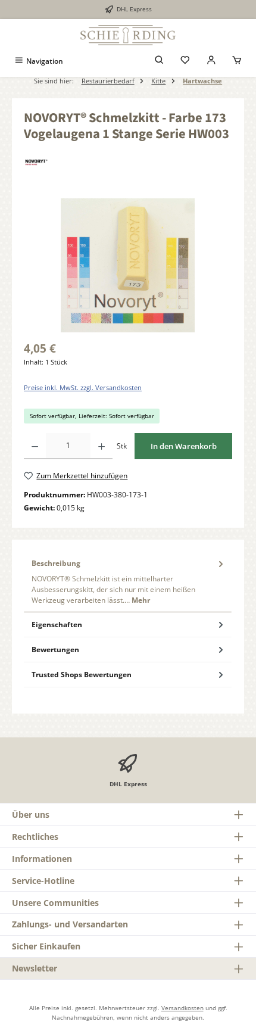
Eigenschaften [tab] (57, 624)
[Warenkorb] (237, 61)
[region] (128, 265)
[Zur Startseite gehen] (128, 35)
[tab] (128, 582)
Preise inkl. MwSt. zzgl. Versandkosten (83, 387)
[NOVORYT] (128, 162)
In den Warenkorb (184, 446)
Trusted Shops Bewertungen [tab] (82, 674)
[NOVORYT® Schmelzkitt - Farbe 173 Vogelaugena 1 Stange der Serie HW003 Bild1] (128, 265)
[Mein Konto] (211, 61)
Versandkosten (182, 1008)
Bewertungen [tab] (55, 649)
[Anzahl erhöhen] (101, 446)
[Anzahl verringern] (35, 446)
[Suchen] (159, 61)
